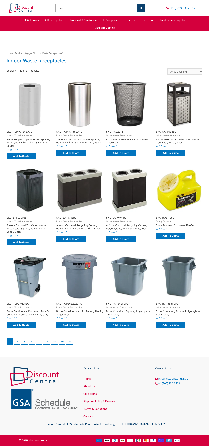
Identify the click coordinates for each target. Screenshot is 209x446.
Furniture (129, 20)
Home (10, 53)
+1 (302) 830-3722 (169, 383)
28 (54, 341)
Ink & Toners (31, 20)
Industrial (147, 20)
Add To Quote (21, 156)
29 (62, 341)
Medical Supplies (104, 27)
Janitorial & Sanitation (83, 20)
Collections (90, 394)
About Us (89, 386)
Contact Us (90, 416)
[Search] (141, 8)
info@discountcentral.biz (173, 378)
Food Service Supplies (173, 20)
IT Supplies (110, 20)
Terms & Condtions (95, 409)
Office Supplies (54, 20)
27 (46, 341)
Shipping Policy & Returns (99, 401)
